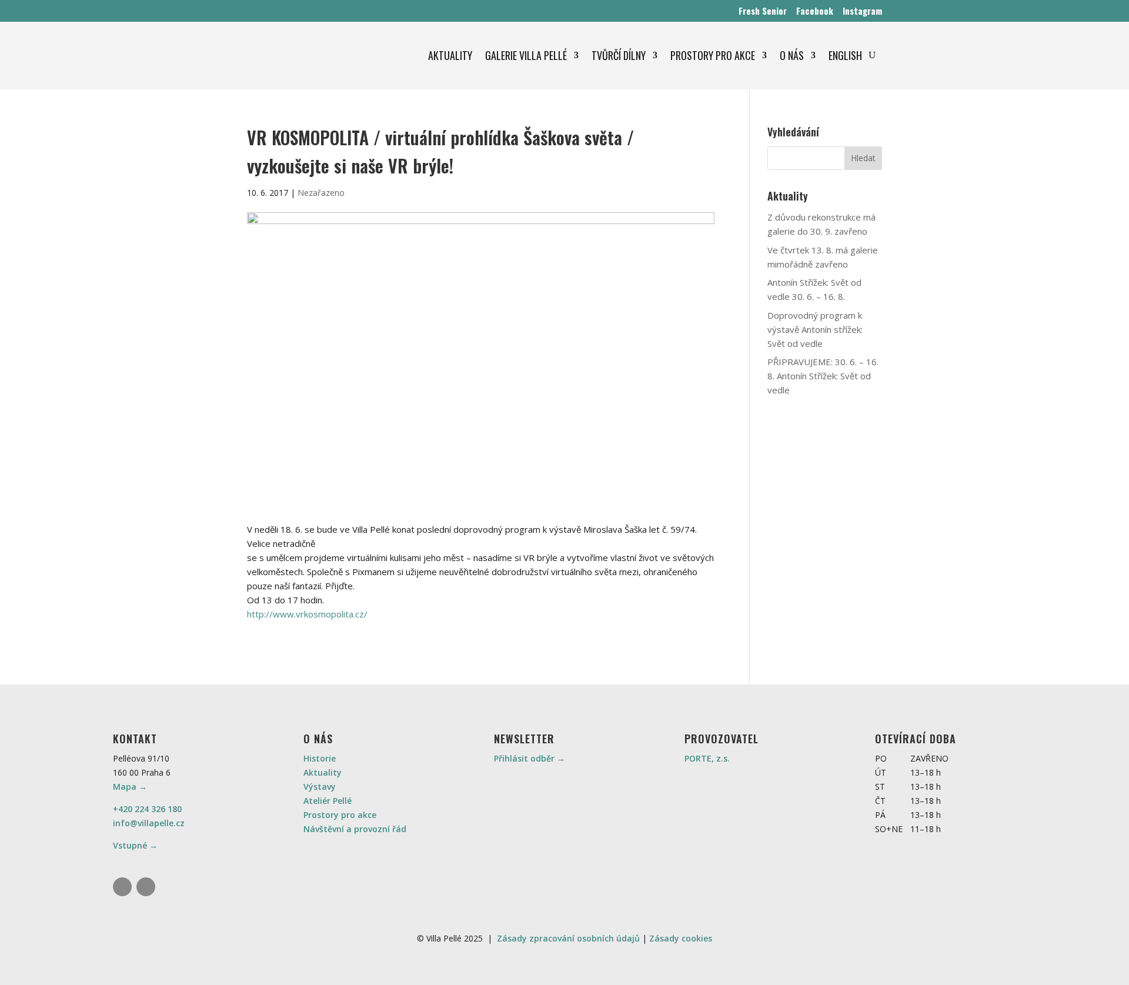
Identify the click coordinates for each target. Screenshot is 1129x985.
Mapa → (130, 786)
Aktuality (322, 772)
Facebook (814, 10)
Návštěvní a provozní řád (354, 828)
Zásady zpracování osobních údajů (568, 938)
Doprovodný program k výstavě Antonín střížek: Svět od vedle (815, 329)
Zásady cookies (680, 938)
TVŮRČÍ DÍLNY (619, 55)
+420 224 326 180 (147, 808)
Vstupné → (135, 845)
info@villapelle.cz (149, 823)
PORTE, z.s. (707, 758)
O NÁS (792, 55)
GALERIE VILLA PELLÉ (526, 55)
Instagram (862, 10)
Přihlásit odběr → (529, 758)
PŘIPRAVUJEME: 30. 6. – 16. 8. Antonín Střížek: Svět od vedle (823, 376)
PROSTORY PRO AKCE (712, 55)
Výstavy (319, 786)
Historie (319, 758)
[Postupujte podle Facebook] (145, 886)
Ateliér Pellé (327, 800)
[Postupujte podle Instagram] (122, 886)
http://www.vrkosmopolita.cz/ (307, 614)
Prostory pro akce (339, 814)
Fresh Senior (763, 10)
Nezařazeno (321, 192)
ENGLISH (845, 55)
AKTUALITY (450, 55)
